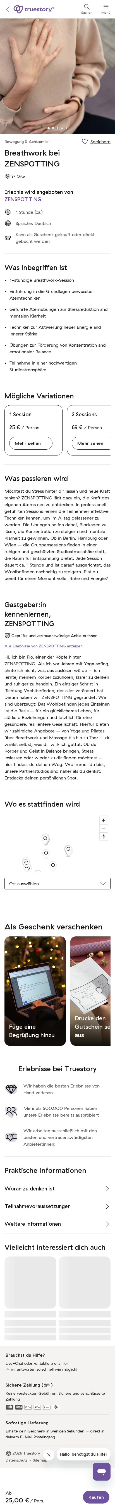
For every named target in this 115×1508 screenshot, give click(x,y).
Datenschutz (16, 1460)
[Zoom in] (104, 820)
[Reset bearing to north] (104, 836)
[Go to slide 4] (62, 128)
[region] (57, 842)
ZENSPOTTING (23, 199)
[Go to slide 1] (48, 128)
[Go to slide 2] (53, 128)
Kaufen (96, 1497)
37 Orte (18, 176)
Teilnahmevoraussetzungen (37, 1206)
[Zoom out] (104, 828)
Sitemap (40, 1460)
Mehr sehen (28, 443)
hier (64, 1363)
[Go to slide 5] (66, 128)
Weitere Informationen (32, 1224)
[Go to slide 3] (57, 128)
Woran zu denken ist (29, 1188)
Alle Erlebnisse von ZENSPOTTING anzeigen (43, 646)
